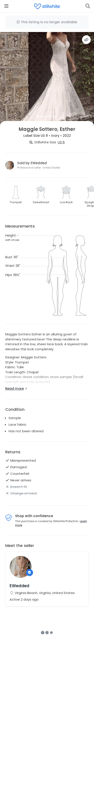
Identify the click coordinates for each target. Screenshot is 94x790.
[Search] (87, 6)
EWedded (19, 586)
